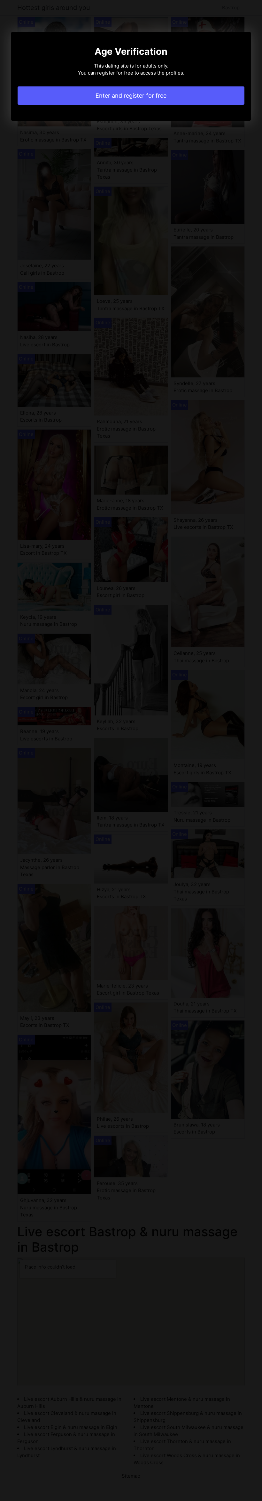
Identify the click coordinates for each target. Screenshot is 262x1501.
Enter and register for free (131, 95)
